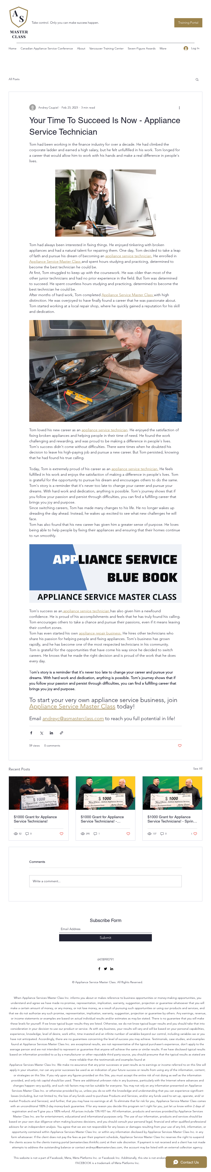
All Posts (14, 79)
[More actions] (179, 107)
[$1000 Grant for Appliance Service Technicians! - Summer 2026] (105, 793)
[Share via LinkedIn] (51, 733)
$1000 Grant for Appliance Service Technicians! (35, 819)
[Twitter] (105, 969)
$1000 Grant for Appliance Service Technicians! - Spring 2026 (171, 819)
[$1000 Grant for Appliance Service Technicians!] (38, 793)
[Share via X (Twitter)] (41, 733)
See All (197, 768)
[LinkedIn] (112, 969)
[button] (197, 79)
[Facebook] (99, 969)
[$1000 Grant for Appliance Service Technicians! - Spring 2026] (172, 793)
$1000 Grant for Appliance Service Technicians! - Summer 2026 (102, 819)
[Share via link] (61, 733)
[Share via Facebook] (31, 733)
